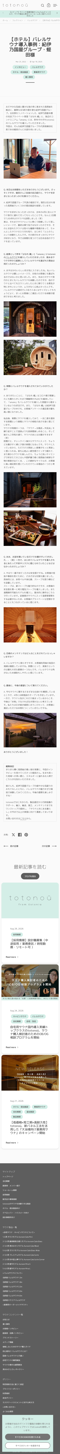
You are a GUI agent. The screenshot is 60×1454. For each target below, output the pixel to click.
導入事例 (29, 77)
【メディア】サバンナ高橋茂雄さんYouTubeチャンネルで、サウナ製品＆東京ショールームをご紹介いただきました (30, 14)
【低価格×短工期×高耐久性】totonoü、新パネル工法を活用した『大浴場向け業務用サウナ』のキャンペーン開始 (29, 1127)
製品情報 (17, 1116)
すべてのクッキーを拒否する (27, 1445)
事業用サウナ (39, 72)
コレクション (17, 20)
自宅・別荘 (31, 1021)
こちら (23, 818)
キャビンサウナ (19, 1016)
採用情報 (17, 934)
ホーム (5, 20)
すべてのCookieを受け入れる (27, 1437)
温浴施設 (30, 1111)
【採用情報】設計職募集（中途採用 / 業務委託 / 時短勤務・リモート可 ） (29, 943)
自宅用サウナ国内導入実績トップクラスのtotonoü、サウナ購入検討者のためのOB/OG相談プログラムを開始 (29, 1032)
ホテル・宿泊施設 (20, 72)
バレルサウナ (32, 20)
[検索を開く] (42, 5)
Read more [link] (11, 957)
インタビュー (20, 67)
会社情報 (17, 1021)
